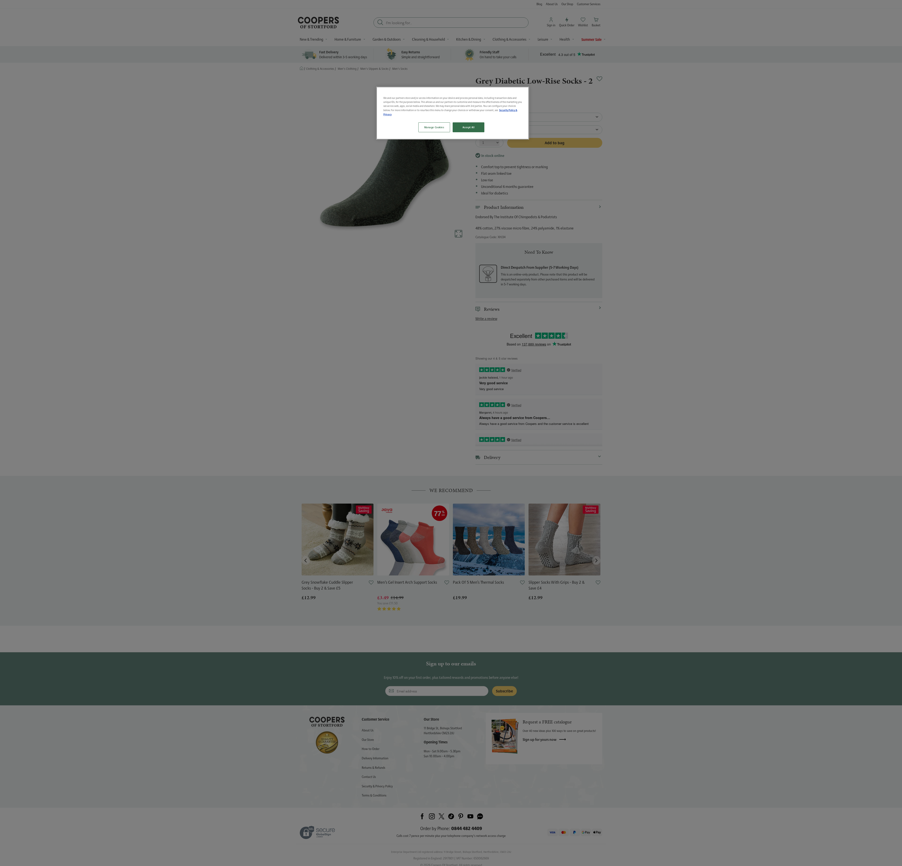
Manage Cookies (434, 127)
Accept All (469, 127)
